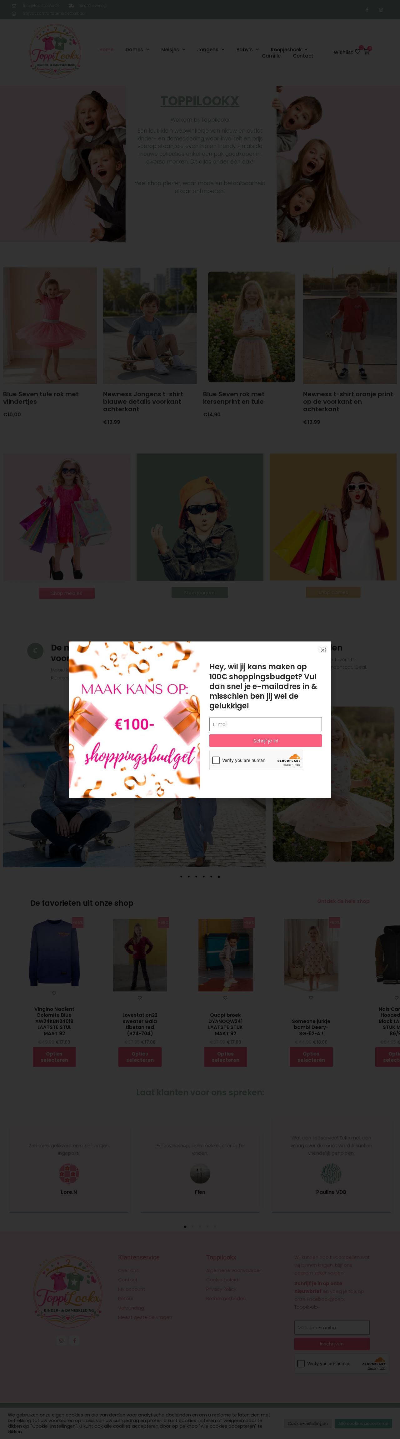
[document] (200, 719)
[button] (322, 650)
